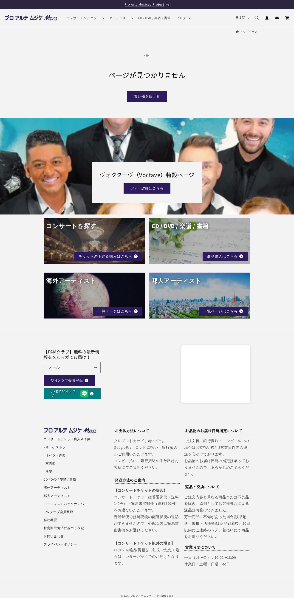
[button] (85, 18)
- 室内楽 (50, 463)
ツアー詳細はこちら (147, 188)
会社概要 (50, 520)
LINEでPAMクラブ (63, 393)
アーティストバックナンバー (65, 504)
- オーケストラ (55, 447)
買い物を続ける (147, 96)
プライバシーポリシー (60, 544)
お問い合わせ (54, 536)
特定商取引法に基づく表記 (64, 528)
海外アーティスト (57, 487)
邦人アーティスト (57, 496)
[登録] (95, 367)
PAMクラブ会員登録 (67, 380)
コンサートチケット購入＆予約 (67, 439)
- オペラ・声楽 (55, 455)
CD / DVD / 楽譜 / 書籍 (60, 479)
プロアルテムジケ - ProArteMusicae (151, 595)
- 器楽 (48, 471)
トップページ (248, 31)
